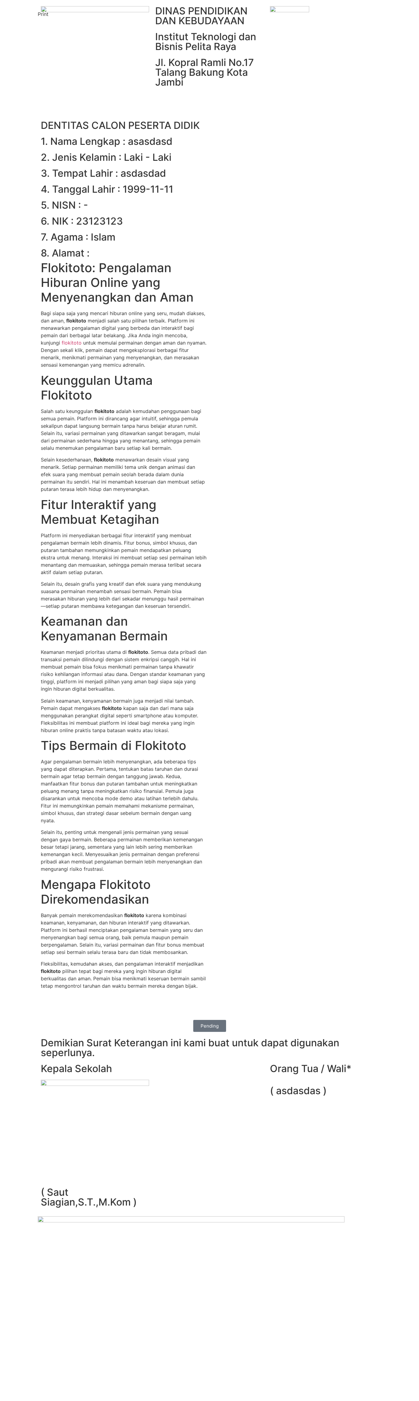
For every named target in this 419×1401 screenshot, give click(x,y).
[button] (43, 10)
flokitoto (72, 343)
